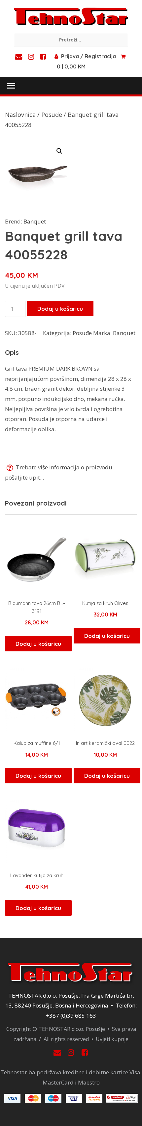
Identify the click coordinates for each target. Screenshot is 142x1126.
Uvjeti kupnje (112, 1039)
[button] (59, 151)
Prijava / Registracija (88, 56)
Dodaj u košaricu (60, 308)
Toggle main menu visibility (11, 85)
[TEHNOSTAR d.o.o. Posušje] (71, 15)
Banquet (34, 221)
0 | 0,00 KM (71, 66)
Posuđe (51, 114)
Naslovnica (20, 114)
